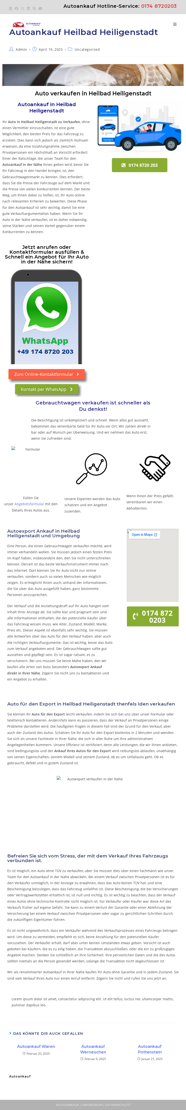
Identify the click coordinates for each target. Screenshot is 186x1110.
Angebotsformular (29, 504)
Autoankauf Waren (36, 1046)
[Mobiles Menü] (175, 24)
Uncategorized (87, 49)
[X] (11, 8)
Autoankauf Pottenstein (150, 1049)
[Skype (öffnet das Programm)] (34, 8)
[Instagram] (22, 8)
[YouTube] (40, 8)
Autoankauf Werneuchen (93, 1049)
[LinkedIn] (28, 8)
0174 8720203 (159, 6)
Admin (21, 49)
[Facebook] (16, 8)
